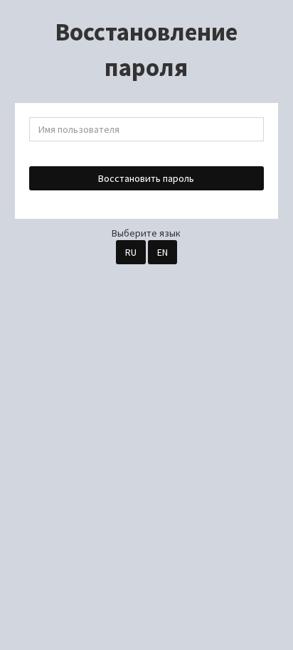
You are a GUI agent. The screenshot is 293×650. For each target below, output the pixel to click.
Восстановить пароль (146, 178)
